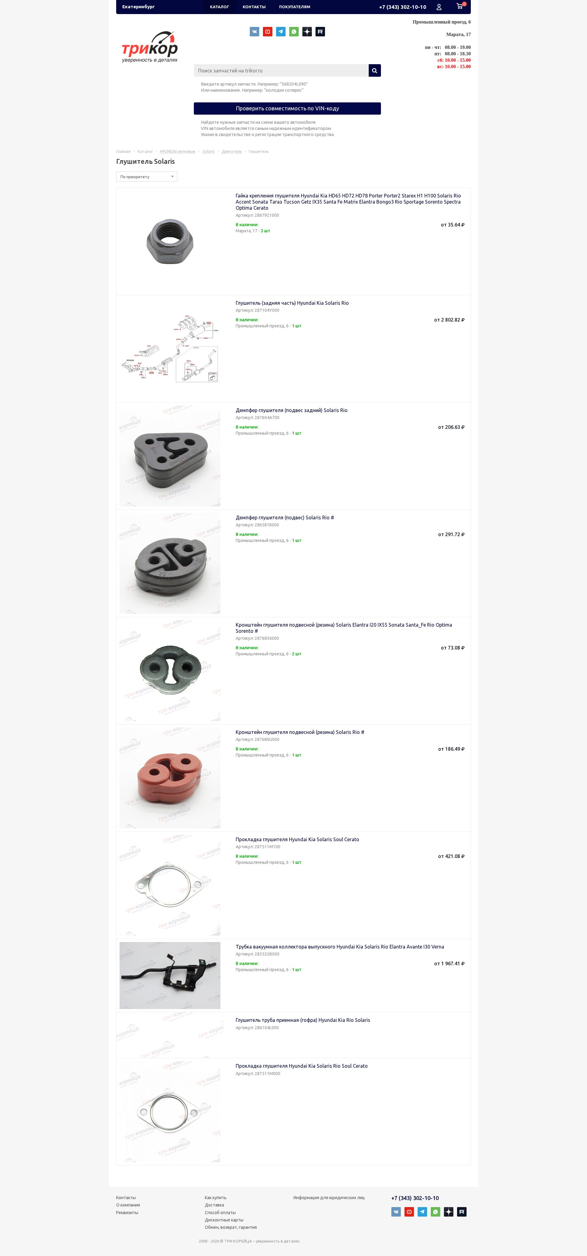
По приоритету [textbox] (134, 177)
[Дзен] (307, 31)
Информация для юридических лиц (329, 1197)
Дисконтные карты (224, 1219)
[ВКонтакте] (254, 31)
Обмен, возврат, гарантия (231, 1227)
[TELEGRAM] (281, 31)
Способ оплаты (220, 1212)
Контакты (126, 1197)
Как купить (216, 1197)
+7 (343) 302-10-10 (402, 7)
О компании (128, 1205)
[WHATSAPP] (294, 31)
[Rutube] (320, 31)
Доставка (214, 1205)
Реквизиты (127, 1212)
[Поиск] (375, 70)
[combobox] (146, 176)
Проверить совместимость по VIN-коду (287, 108)
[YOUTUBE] (267, 31)
